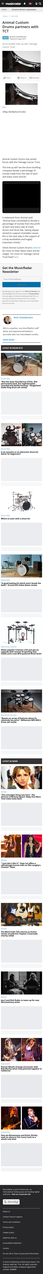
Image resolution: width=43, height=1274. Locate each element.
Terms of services (31, 291)
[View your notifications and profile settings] (24, 3)
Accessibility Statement (12, 1243)
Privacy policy (8, 1227)
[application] (21, 194)
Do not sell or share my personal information (21, 1253)
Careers (6, 1248)
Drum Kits (14, 16)
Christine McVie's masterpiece (24, 9)
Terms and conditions (11, 1222)
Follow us (23, 78)
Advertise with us (10, 1238)
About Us (6, 1211)
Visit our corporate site (21, 1194)
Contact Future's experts (12, 1217)
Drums (5, 16)
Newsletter (36, 78)
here (16, 256)
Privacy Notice (34, 294)
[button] (3, 3)
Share (8, 78)
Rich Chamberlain (19, 37)
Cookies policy (8, 1232)
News (5, 38)
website (37, 247)
